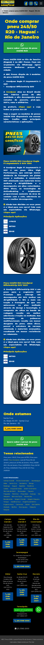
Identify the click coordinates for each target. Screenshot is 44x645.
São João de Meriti (10, 491)
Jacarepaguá (35, 481)
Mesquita (33, 507)
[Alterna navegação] (41, 3)
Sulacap (33, 494)
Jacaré (27, 504)
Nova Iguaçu (23, 507)
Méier (5, 483)
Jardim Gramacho (30, 488)
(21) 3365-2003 (7, 544)
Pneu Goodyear (13, 460)
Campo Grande (9, 481)
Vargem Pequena (33, 499)
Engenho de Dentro (29, 502)
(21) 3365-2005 (14, 429)
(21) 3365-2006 (22, 566)
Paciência (30, 486)
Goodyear (11, 92)
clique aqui (25, 107)
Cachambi (19, 504)
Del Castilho (36, 504)
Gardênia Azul (16, 502)
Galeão (6, 488)
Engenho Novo (9, 504)
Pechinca (15, 494)
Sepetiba (22, 486)
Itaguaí (14, 486)
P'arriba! (31, 642)
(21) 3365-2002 (7, 596)
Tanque (6, 502)
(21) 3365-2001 (21, 542)
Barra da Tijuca (17, 496)
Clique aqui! (10, 212)
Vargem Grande (20, 499)
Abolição (6, 507)
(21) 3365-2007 (36, 598)
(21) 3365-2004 (36, 542)
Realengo (7, 486)
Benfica (14, 507)
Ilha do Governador (22, 481)
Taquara (30, 491)
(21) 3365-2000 (22, 621)
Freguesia (7, 494)
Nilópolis (6, 510)
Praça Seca (24, 494)
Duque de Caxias (16, 488)
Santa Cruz (13, 483)
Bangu (31, 483)
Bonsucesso (22, 491)
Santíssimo (23, 483)
